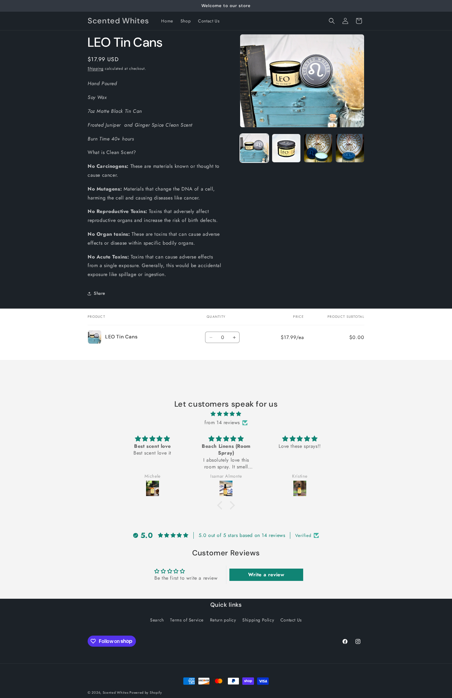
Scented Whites (116, 692)
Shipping (96, 68)
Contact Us (291, 620)
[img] (226, 414)
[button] (332, 21)
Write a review (266, 574)
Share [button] (99, 293)
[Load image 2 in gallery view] (286, 148)
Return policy (223, 620)
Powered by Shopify (145, 692)
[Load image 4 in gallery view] (349, 148)
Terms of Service (187, 620)
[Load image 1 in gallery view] (254, 148)
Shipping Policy (258, 620)
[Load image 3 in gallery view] (318, 148)
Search (157, 620)
